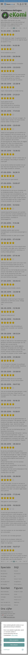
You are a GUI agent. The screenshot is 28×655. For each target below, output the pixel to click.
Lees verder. (14, 635)
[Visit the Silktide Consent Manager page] (22, 649)
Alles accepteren (14, 640)
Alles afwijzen (14, 644)
